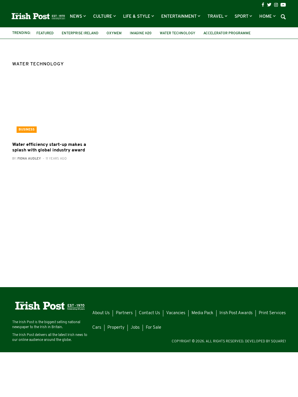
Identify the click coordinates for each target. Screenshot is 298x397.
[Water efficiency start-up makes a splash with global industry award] (54, 109)
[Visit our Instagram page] (276, 5)
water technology (177, 33)
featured (45, 33)
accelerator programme (227, 33)
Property (116, 328)
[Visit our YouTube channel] (283, 4)
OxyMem (114, 33)
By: (39, 158)
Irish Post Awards (236, 313)
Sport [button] (242, 17)
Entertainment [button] (179, 17)
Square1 (278, 341)
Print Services (272, 313)
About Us (101, 313)
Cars (96, 328)
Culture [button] (103, 17)
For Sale (153, 328)
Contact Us (149, 313)
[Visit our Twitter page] (269, 4)
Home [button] (266, 17)
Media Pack (202, 313)
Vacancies (175, 313)
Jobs (135, 328)
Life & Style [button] (137, 17)
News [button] (76, 17)
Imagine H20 (141, 33)
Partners (124, 313)
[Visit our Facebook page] (263, 5)
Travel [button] (216, 17)
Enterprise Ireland (80, 33)
